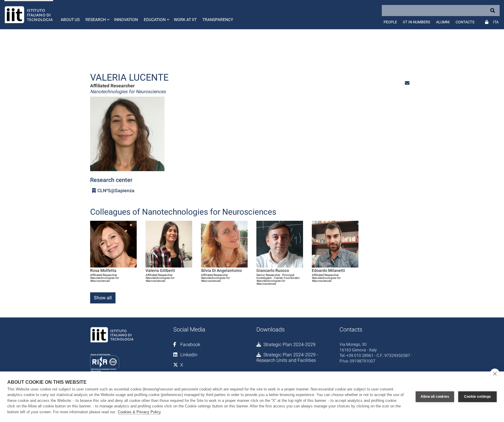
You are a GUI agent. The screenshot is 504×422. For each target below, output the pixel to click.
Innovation (126, 19)
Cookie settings (477, 397)
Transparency (217, 19)
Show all (103, 298)
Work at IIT (185, 19)
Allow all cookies (435, 397)
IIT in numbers (416, 22)
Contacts (465, 22)
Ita (495, 22)
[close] (495, 373)
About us (70, 19)
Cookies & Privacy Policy (139, 412)
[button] (97, 14)
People (390, 22)
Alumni (443, 22)
